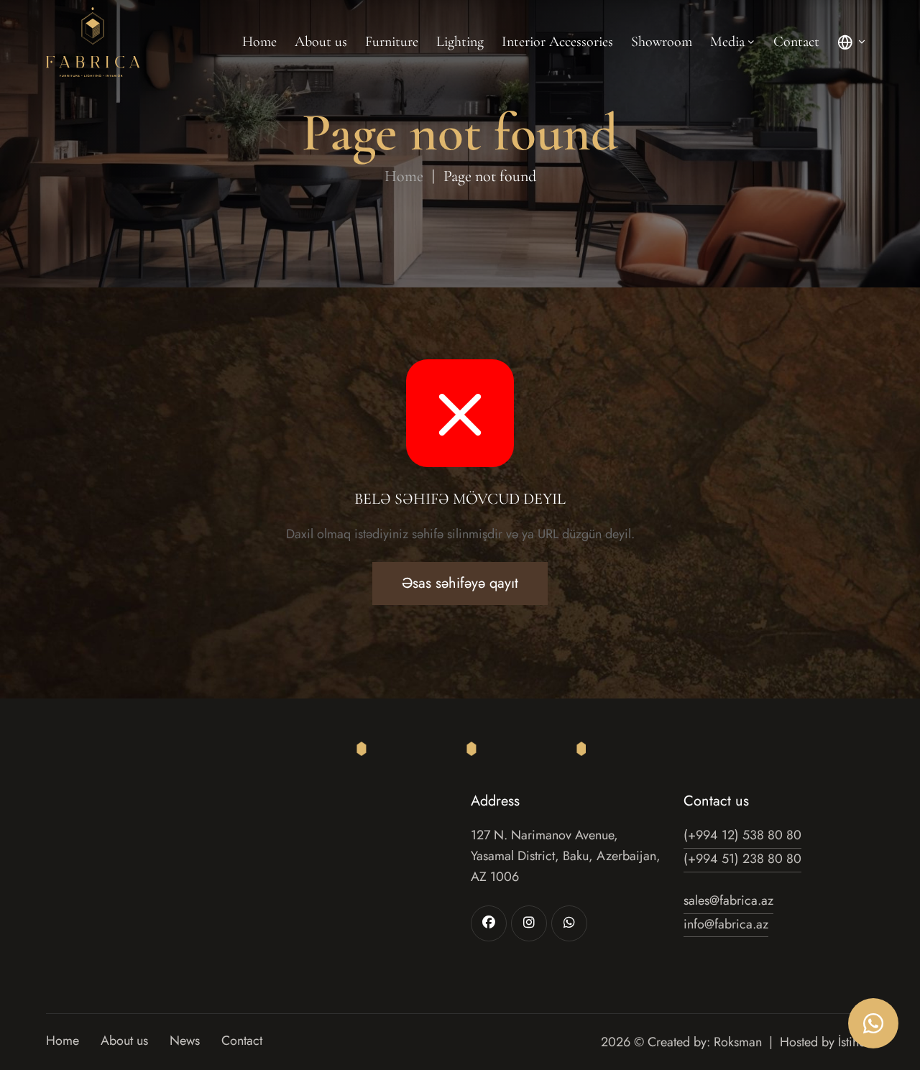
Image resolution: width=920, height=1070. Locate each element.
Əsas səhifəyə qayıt (460, 583)
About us (321, 41)
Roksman (738, 1042)
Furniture (391, 41)
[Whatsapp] (569, 923)
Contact (796, 41)
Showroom (661, 41)
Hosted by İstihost (827, 1042)
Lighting (460, 41)
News (185, 1041)
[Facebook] (489, 923)
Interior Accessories (557, 41)
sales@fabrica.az (728, 900)
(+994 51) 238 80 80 (742, 858)
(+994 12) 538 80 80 (742, 835)
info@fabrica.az (726, 924)
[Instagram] (529, 923)
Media (727, 41)
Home (259, 41)
